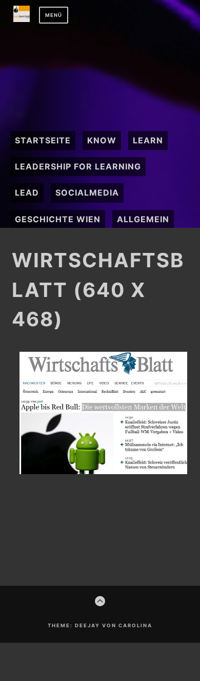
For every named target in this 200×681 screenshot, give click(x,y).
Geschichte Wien (58, 219)
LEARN (148, 140)
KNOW (101, 140)
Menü (53, 15)
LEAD (27, 192)
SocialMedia (87, 192)
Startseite (43, 140)
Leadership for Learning (78, 166)
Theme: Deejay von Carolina (100, 625)
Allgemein (143, 219)
